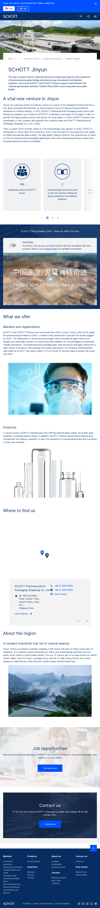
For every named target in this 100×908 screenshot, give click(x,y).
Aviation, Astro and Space (13, 867)
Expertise (31, 872)
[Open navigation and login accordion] (88, 16)
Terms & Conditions (62, 904)
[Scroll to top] (93, 848)
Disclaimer (27, 904)
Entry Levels (56, 881)
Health (5, 873)
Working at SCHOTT (59, 878)
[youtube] (96, 904)
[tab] (47, 218)
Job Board (56, 883)
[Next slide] (57, 217)
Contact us (50, 824)
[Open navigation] (95, 16)
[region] (50, 551)
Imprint (36, 904)
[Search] (80, 16)
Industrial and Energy (11, 878)
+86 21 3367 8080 (63, 590)
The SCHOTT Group (32, 59)
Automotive (7, 864)
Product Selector (33, 861)
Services (30, 875)
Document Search (58, 867)
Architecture (8, 861)
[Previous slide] (42, 217)
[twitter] (91, 904)
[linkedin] (87, 904)
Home (10, 59)
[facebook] (79, 904)
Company (55, 861)
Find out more (50, 768)
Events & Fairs (81, 872)
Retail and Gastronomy (12, 884)
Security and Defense (11, 887)
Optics (5, 881)
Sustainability (57, 864)
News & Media (81, 875)
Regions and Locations (53, 59)
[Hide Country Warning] (95, 3)
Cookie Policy (51, 249)
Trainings (30, 878)
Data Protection (47, 904)
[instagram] (83, 904)
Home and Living (9, 876)
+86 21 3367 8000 (63, 586)
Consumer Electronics (11, 870)
